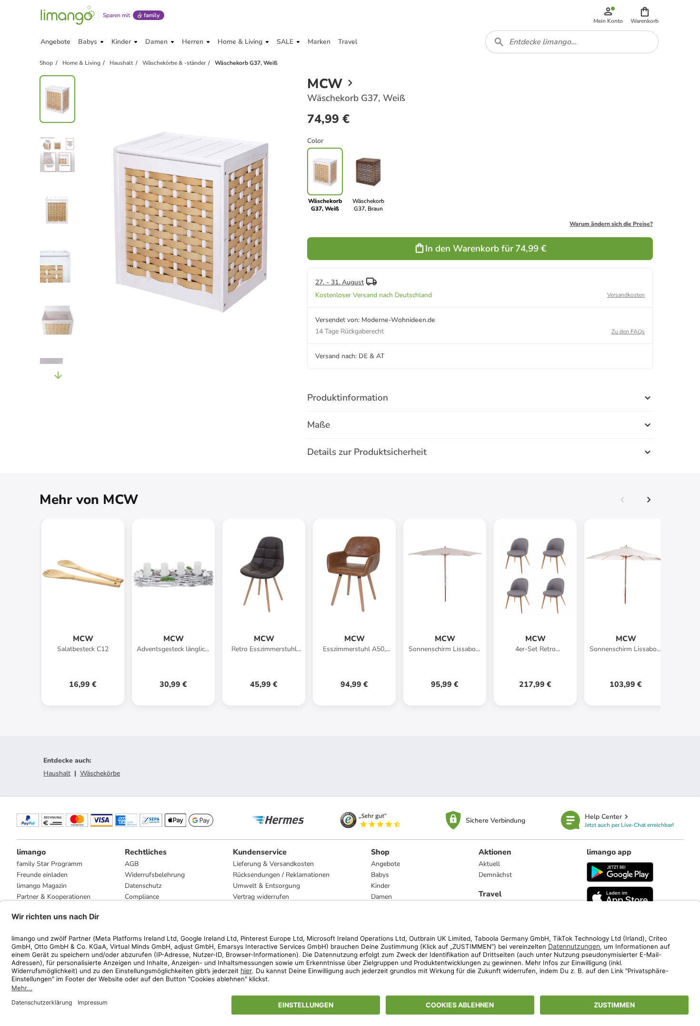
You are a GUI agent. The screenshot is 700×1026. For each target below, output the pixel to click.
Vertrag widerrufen (261, 896)
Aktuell (489, 863)
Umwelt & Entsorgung (266, 885)
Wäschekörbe (100, 773)
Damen (381, 896)
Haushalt (56, 773)
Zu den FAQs (628, 331)
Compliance (142, 896)
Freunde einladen (42, 874)
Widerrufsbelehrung (155, 874)
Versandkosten (626, 295)
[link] (368, 180)
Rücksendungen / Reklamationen (281, 874)
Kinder (380, 885)
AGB (132, 863)
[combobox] (572, 42)
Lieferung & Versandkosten (273, 863)
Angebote (385, 863)
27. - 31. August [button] (339, 282)
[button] (644, 15)
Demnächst (495, 874)
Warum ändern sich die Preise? (611, 224)
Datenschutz (143, 885)
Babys (380, 874)
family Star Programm (49, 863)
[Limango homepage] (67, 15)
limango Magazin (42, 885)
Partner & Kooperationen (53, 896)
